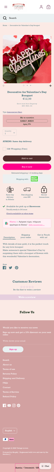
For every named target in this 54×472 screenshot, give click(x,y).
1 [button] (23, 85)
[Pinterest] (18, 405)
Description (9, 237)
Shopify (15, 452)
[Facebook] (4, 405)
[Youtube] (9, 405)
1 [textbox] (5, 133)
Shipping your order (25, 236)
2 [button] (27, 85)
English (8, 430)
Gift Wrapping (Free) (17, 149)
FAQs (5, 383)
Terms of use (9, 369)
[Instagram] (14, 405)
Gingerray (33, 104)
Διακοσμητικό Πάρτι (14, 112)
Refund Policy (9, 396)
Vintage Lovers (22, 448)
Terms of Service (11, 392)
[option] (27, 59)
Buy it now (27, 167)
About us (7, 364)
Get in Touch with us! (43, 236)
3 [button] (30, 85)
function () (6, 454)
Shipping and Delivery (14, 378)
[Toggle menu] (6, 7)
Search (6, 360)
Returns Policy (10, 373)
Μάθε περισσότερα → (37, 225)
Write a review (27, 297)
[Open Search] (4, 18)
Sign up (13, 349)
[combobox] (10, 132)
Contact (7, 387)
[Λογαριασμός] (41, 5)
